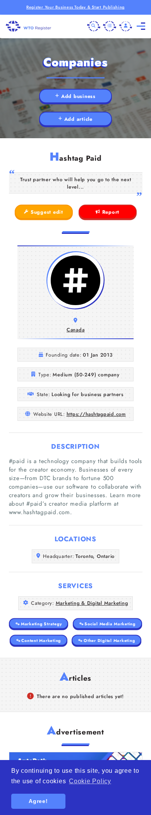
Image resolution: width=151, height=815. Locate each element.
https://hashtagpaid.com (96, 414)
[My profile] (125, 26)
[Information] (109, 26)
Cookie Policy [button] (90, 781)
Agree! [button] (38, 801)
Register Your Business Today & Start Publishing (75, 7)
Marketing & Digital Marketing (92, 603)
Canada (76, 329)
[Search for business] (93, 26)
